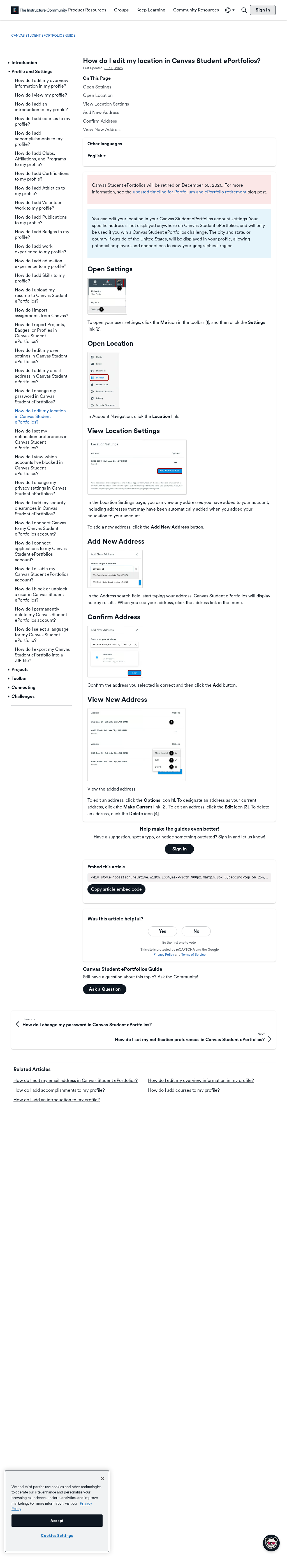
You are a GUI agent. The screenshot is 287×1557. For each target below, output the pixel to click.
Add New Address (101, 112)
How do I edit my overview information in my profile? (201, 1080)
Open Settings (97, 87)
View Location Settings (106, 104)
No (196, 931)
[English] (39, 10)
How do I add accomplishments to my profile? (59, 1090)
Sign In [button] (179, 849)
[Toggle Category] (9, 63)
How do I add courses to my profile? (184, 1090)
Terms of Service (193, 955)
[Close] (102, 1478)
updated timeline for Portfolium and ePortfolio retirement (189, 192)
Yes (162, 931)
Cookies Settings (57, 1535)
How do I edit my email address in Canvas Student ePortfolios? (75, 1080)
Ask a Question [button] (105, 989)
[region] (57, 1511)
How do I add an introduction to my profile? (56, 1099)
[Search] (244, 10)
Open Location (98, 95)
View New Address (102, 129)
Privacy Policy (164, 955)
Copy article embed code (116, 889)
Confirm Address (100, 121)
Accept (57, 1520)
